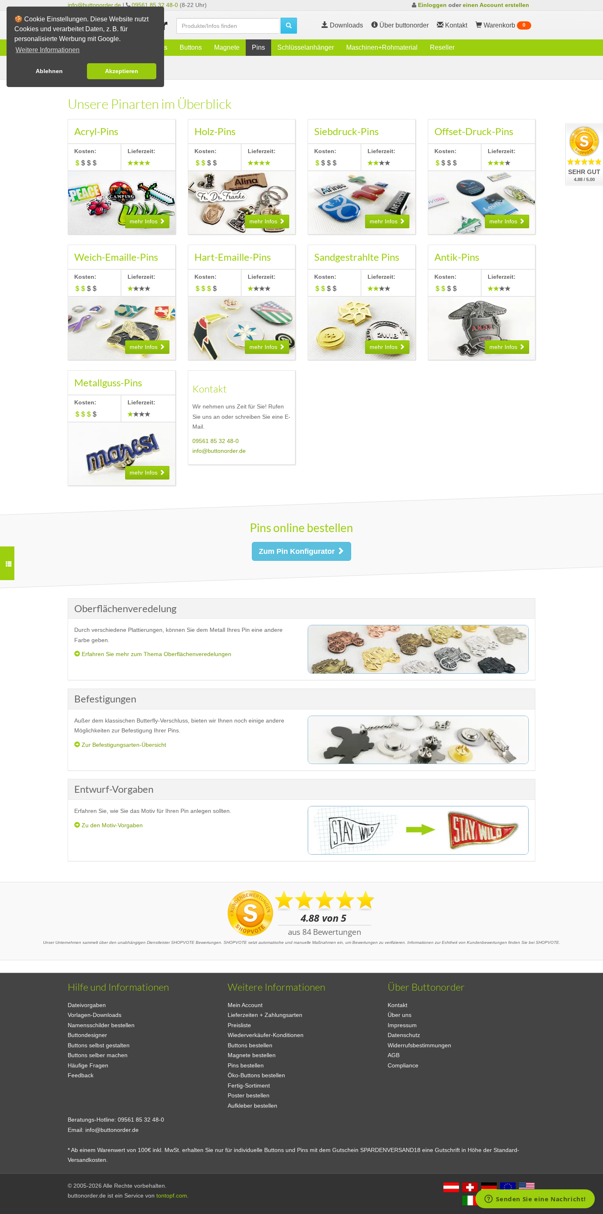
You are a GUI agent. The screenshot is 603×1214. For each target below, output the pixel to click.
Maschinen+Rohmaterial (382, 47)
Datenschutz (404, 1035)
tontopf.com (171, 1195)
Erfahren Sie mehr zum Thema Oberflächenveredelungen (155, 654)
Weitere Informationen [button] (48, 49)
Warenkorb (503, 25)
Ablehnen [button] (49, 71)
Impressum (402, 1025)
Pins (258, 47)
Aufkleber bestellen (252, 1105)
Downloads (345, 25)
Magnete (227, 47)
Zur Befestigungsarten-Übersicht (123, 744)
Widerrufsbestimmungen (419, 1045)
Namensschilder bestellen (101, 1025)
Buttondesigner (87, 1035)
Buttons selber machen (98, 1055)
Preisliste (239, 1025)
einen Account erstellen (496, 5)
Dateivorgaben (87, 1005)
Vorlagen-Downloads (94, 1015)
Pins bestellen (246, 1065)
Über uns (399, 1015)
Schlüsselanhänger (305, 47)
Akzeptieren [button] (121, 71)
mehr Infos (144, 221)
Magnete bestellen (252, 1055)
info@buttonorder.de (94, 5)
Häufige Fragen (88, 1065)
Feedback (81, 1075)
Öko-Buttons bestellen (256, 1075)
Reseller (442, 47)
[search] (289, 26)
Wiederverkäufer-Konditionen (266, 1035)
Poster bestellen (249, 1095)
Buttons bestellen (250, 1045)
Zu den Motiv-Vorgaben (111, 825)
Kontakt (397, 1005)
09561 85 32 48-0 (155, 5)
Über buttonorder (403, 25)
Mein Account (245, 1005)
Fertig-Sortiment (249, 1085)
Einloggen (432, 5)
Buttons (191, 47)
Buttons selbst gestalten (99, 1045)
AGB (394, 1055)
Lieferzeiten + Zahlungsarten (265, 1015)
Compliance (403, 1065)
